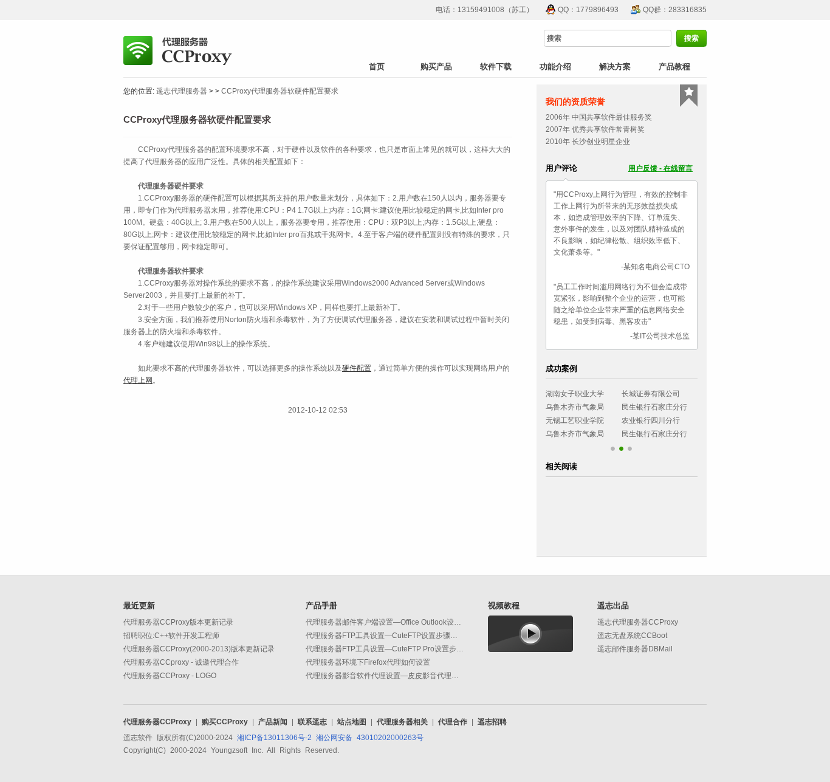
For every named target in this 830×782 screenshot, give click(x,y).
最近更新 (139, 605)
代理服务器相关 (402, 722)
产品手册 (321, 605)
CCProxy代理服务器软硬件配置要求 (279, 91)
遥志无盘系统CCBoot (632, 635)
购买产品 (436, 66)
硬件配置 (356, 368)
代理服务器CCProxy (157, 722)
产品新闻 (272, 722)
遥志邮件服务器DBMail (635, 649)
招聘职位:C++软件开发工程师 (171, 635)
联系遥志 (312, 722)
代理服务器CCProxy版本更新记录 (178, 622)
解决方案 (615, 66)
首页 (377, 66)
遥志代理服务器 (181, 91)
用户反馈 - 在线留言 (660, 168)
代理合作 (452, 722)
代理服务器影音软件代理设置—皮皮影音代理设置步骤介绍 (400, 675)
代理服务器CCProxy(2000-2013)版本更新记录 (199, 649)
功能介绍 (555, 66)
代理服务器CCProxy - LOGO (169, 675)
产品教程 (674, 66)
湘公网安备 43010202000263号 (370, 737)
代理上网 (138, 380)
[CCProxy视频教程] (530, 633)
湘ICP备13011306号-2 (274, 737)
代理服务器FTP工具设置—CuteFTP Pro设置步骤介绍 (392, 649)
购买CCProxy (225, 722)
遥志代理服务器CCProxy (637, 622)
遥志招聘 (492, 722)
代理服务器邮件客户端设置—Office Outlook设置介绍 (391, 622)
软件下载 (496, 66)
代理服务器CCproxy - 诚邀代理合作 (181, 662)
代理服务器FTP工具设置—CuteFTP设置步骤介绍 (385, 635)
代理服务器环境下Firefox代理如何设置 (368, 662)
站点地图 (351, 722)
